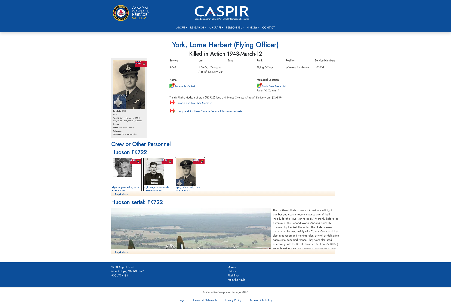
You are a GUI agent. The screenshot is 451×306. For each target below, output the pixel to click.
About (180, 28)
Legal (182, 300)
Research (197, 28)
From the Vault (236, 280)
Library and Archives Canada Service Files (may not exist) (209, 111)
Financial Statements (205, 300)
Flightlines (233, 275)
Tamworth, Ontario (185, 86)
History (252, 28)
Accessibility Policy (260, 300)
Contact (268, 28)
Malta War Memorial (274, 86)
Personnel (234, 28)
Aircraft (215, 28)
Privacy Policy (233, 300)
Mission (232, 267)
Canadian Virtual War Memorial (194, 103)
